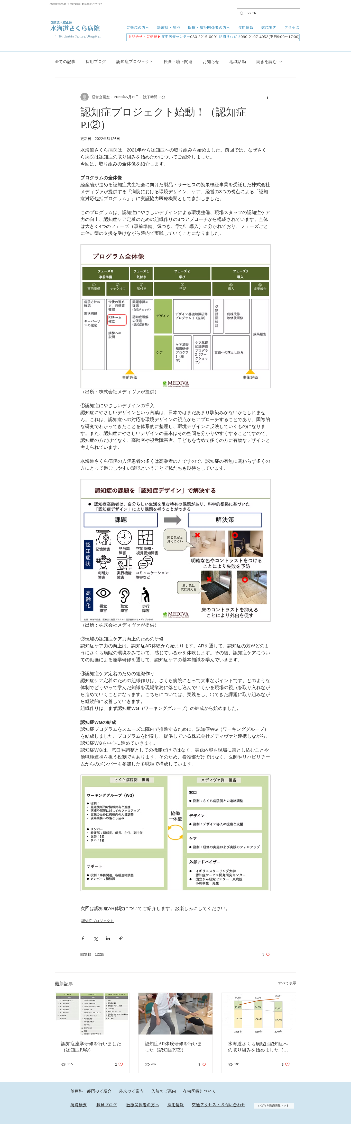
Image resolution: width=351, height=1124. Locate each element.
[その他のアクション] (267, 97)
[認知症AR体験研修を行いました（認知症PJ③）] (175, 1013)
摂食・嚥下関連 (178, 61)
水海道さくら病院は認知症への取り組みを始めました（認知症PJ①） (258, 1047)
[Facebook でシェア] (82, 938)
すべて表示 (287, 983)
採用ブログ (96, 61)
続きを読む (266, 61)
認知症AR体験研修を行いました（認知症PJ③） (173, 1046)
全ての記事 (65, 61)
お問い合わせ (232, 1105)
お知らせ (211, 61)
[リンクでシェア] (120, 938)
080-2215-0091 (204, 37)
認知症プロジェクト (134, 61)
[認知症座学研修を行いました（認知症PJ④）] (92, 1013)
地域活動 (237, 61)
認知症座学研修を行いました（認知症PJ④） (91, 1046)
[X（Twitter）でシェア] (95, 938)
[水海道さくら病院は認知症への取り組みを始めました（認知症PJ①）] (259, 1013)
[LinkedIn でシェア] (108, 938)
